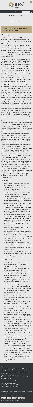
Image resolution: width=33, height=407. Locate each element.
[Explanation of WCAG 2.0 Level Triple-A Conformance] (20, 398)
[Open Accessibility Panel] (31, 2)
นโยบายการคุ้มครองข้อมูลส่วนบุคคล (8, 383)
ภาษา (17, 12)
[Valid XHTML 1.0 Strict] (9, 398)
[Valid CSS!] (15, 398)
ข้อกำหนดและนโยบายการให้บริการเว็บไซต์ (10, 386)
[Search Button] (31, 12)
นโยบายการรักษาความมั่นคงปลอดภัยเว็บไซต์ (10, 385)
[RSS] (24, 398)
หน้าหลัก (12, 21)
